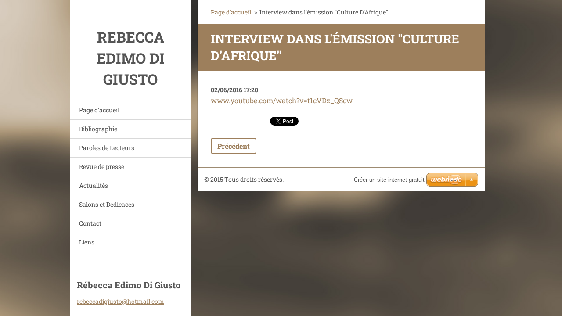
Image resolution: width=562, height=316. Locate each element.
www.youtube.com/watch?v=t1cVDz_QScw (282, 100)
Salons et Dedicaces (106, 204)
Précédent (233, 146)
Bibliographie (98, 129)
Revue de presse (101, 166)
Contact (90, 223)
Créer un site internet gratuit (389, 179)
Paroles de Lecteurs (106, 148)
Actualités (93, 185)
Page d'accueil (99, 110)
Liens (86, 242)
